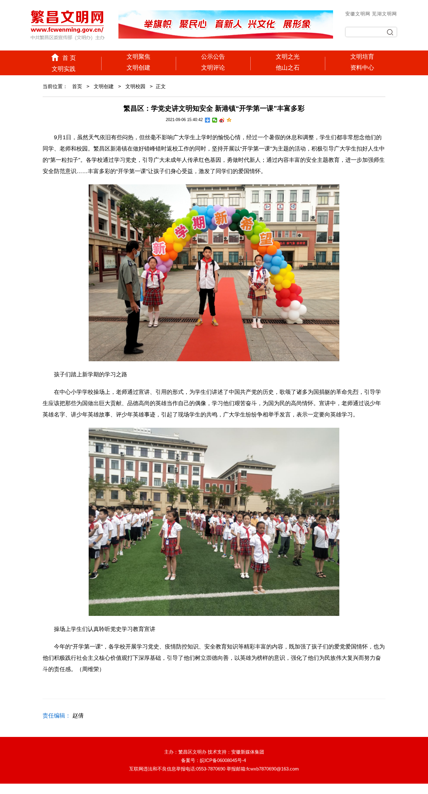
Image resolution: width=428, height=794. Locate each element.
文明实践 (64, 69)
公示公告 (213, 56)
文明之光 (288, 56)
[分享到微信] (214, 120)
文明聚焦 (138, 56)
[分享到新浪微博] (222, 120)
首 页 (69, 58)
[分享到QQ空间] (229, 120)
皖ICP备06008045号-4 (223, 760)
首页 (77, 86)
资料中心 (362, 67)
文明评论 (213, 67)
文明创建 (138, 67)
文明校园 (135, 86)
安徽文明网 (358, 13)
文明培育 (362, 56)
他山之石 (288, 67)
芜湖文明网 (384, 13)
